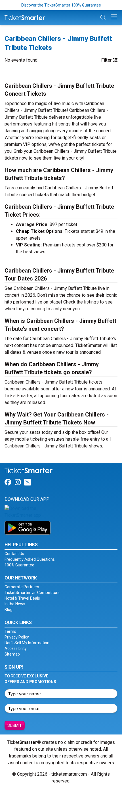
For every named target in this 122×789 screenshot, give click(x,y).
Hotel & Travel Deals (22, 598)
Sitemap (12, 654)
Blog (8, 609)
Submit (14, 725)
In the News (15, 604)
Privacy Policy (17, 637)
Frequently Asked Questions (30, 559)
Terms (10, 631)
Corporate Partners (22, 587)
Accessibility (16, 648)
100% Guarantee (19, 565)
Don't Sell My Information (27, 643)
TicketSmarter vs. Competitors (32, 592)
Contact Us (14, 553)
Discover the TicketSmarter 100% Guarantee (61, 5)
